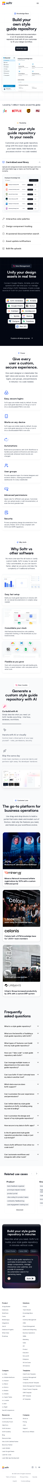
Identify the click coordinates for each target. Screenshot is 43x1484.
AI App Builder (6, 1306)
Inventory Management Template (29, 1378)
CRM (24, 1323)
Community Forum (7, 1422)
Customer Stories (7, 1418)
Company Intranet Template (31, 1382)
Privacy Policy (24, 1477)
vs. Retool (5, 1384)
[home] (7, 3)
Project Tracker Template (30, 1389)
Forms (4, 1316)
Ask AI (4, 1326)
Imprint (15, 1481)
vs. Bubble (5, 1390)
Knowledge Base (28, 1313)
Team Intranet (27, 1310)
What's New (5, 1333)
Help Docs (5, 1425)
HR (24, 1346)
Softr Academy (6, 1431)
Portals (25, 1306)
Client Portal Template (29, 1374)
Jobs (24, 1425)
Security (34, 1477)
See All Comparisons (8, 1410)
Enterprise (26, 1359)
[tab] (21, 186)
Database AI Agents (8, 1329)
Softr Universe (6, 1428)
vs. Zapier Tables (7, 1397)
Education (26, 1352)
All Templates (27, 1399)
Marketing (26, 1339)
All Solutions (26, 1366)
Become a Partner (7, 1445)
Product (25, 1349)
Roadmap (5, 1336)
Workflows (5, 1313)
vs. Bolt (4, 1403)
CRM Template (27, 1392)
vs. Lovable (5, 1400)
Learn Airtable (6, 1448)
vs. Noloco (5, 1387)
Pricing (25, 1422)
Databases (5, 1310)
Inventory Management (29, 1319)
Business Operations (29, 1333)
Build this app (21, 48)
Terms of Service (11, 1477)
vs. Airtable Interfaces (8, 1377)
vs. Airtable (5, 1394)
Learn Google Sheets (8, 1451)
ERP (24, 1316)
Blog (3, 1435)
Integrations (5, 1323)
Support (25, 1428)
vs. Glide (4, 1374)
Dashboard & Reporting (29, 1329)
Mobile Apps (5, 1319)
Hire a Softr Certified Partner (10, 1441)
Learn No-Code (6, 1454)
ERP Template (27, 1396)
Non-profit (26, 1356)
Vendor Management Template (32, 1386)
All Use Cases (27, 1362)
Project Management (29, 1326)
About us (25, 1418)
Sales (24, 1343)
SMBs (24, 1336)
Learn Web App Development (10, 1458)
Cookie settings (25, 1481)
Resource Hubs (6, 1438)
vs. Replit (4, 1407)
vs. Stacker (5, 1380)
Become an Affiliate (28, 1431)
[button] (38, 3)
